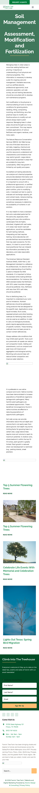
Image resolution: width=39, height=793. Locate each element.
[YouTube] (8, 714)
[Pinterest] (16, 714)
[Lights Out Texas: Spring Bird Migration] (19, 587)
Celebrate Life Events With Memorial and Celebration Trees (19, 571)
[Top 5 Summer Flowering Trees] (19, 460)
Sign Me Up (19, 706)
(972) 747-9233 (11, 730)
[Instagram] (12, 714)
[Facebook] (3, 714)
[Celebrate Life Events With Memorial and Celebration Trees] (19, 542)
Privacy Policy (25, 785)
